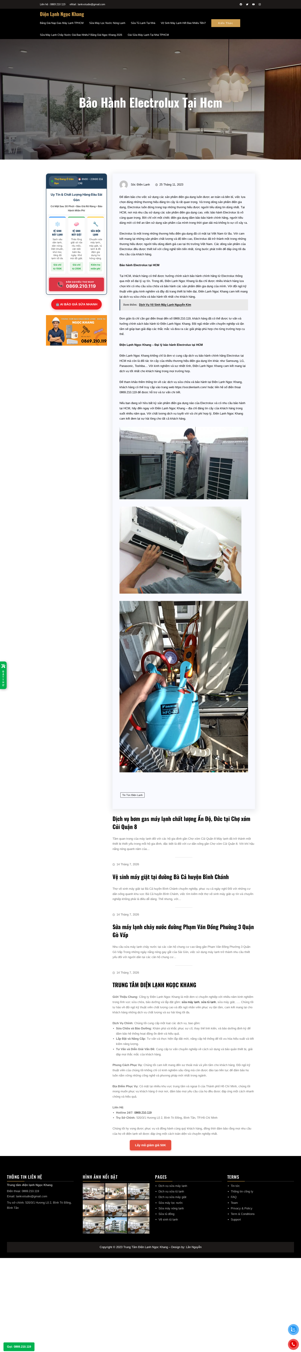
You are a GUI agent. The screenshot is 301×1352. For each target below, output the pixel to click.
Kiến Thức (225, 23)
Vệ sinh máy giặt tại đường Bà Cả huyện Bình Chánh (171, 876)
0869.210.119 (182, 318)
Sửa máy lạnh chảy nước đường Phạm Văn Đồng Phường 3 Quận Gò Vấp (183, 930)
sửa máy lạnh (190, 1002)
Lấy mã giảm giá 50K (150, 1145)
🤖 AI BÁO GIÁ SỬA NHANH (76, 304)
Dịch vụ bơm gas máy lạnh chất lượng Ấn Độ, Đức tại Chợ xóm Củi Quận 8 (181, 822)
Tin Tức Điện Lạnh (132, 795)
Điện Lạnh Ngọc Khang (62, 13)
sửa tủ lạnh (208, 1002)
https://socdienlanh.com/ (191, 387)
